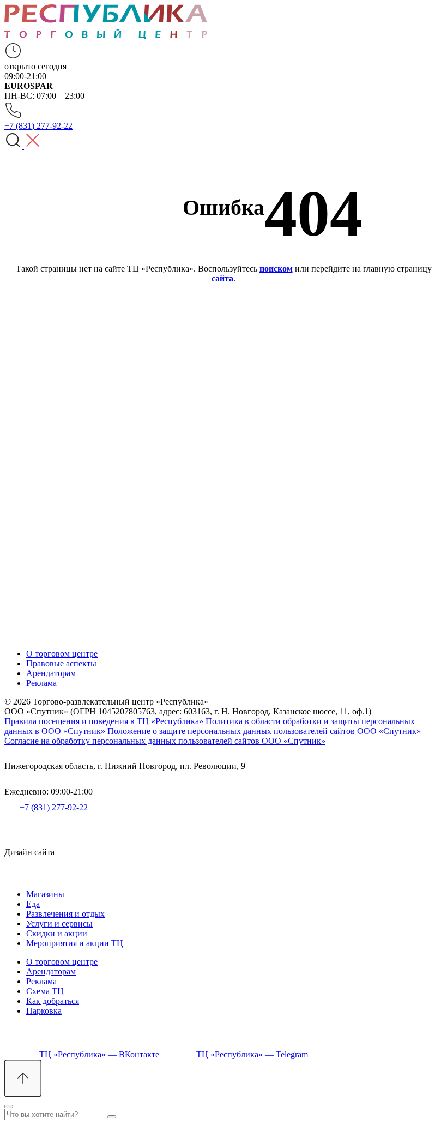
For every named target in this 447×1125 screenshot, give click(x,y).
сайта (222, 278)
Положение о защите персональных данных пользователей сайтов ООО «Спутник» (264, 731)
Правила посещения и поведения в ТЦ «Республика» (103, 721)
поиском (276, 268)
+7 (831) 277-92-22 (54, 807)
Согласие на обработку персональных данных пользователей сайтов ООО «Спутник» (164, 740)
